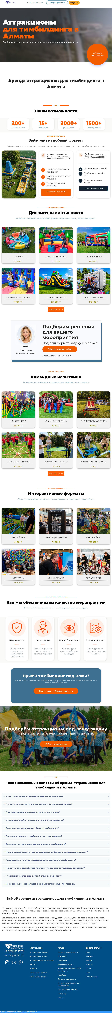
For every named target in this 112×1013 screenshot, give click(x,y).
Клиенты (89, 960)
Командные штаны (56, 421)
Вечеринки (62, 956)
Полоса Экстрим (56, 297)
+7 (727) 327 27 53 (14, 955)
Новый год (62, 975)
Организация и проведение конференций (69, 984)
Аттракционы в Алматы (38, 952)
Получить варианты (57, 744)
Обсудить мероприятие (93, 188)
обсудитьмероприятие (97, 54)
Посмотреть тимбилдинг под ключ (56, 691)
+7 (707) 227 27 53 (35, 3)
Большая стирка (93, 297)
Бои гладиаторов (56, 257)
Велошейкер (93, 537)
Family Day (62, 994)
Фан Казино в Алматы (38, 973)
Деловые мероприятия (67, 979)
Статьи (88, 968)
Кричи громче (56, 578)
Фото (88, 973)
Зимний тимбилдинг (66, 964)
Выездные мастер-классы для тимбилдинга (69, 970)
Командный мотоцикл (93, 462)
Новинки (33, 968)
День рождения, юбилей (67, 990)
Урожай (18, 257)
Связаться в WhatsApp (61, 349)
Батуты (32, 964)
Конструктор (18, 421)
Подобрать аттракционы (56, 191)
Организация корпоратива (68, 952)
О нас (88, 952)
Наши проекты (91, 977)
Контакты (89, 956)
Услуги (73, 3)
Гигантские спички (18, 462)
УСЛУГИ (61, 948)
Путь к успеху (94, 257)
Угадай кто (18, 537)
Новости (89, 964)
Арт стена (18, 578)
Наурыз (61, 998)
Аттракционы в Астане (38, 956)
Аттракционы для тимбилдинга (42, 960)
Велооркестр (94, 578)
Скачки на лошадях (18, 297)
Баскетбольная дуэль (94, 421)
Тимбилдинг (62, 960)
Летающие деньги (56, 537)
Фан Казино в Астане (38, 977)
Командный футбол (56, 462)
